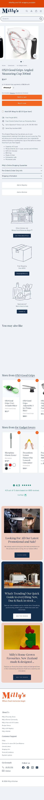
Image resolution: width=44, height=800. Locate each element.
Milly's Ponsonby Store (8, 717)
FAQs (3, 740)
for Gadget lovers (22, 65)
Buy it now (22, 103)
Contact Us (22, 311)
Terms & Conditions (7, 752)
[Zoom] (35, 56)
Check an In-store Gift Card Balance (13, 743)
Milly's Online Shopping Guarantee (14, 165)
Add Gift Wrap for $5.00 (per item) (18, 112)
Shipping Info (6, 749)
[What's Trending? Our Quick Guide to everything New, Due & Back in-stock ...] (22, 576)
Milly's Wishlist (6, 731)
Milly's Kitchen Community (10, 719)
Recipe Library (6, 725)
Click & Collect (6, 746)
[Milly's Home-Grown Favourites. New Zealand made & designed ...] (22, 637)
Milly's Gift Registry (7, 728)
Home (4, 65)
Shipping (12, 93)
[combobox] (22, 18)
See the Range (22, 616)
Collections (11, 65)
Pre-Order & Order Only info (12, 171)
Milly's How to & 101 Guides (10, 722)
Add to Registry (22, 185)
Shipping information (9, 176)
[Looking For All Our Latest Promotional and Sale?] (22, 521)
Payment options (7, 755)
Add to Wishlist (22, 192)
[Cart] (36, 11)
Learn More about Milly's (22, 235)
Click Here (22, 555)
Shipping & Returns (22, 273)
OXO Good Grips (25, 375)
